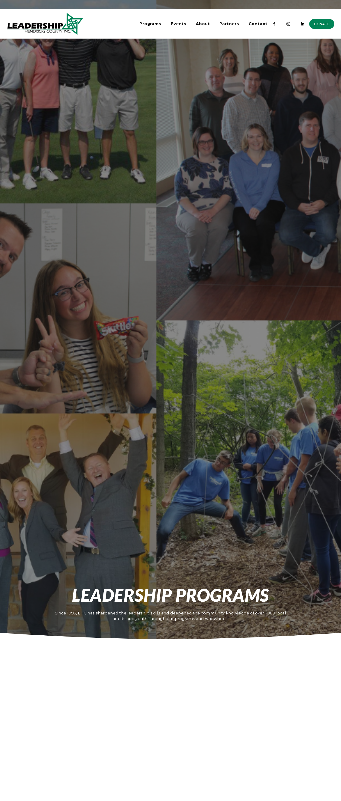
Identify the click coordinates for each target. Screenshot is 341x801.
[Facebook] (274, 24)
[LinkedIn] (302, 24)
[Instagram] (288, 24)
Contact (258, 23)
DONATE (321, 24)
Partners (229, 23)
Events (178, 23)
